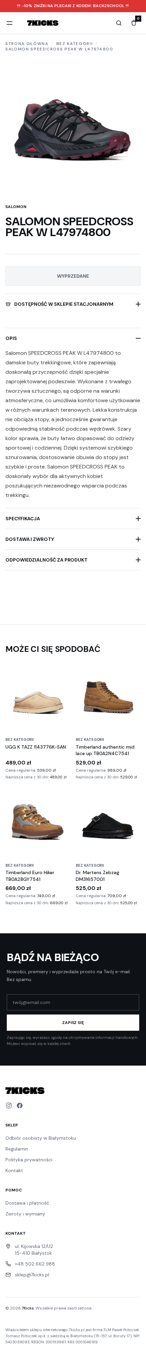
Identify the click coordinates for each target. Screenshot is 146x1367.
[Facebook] (19, 1105)
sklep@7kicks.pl (32, 1275)
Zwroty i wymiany (25, 1214)
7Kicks (28, 1308)
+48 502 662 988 (35, 1264)
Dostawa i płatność (27, 1203)
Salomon (15, 206)
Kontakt (14, 1170)
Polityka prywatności (28, 1160)
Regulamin (16, 1149)
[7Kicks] (42, 23)
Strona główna (27, 43)
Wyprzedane (73, 276)
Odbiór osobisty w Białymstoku (40, 1138)
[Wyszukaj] (119, 23)
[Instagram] (8, 1105)
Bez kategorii (74, 43)
